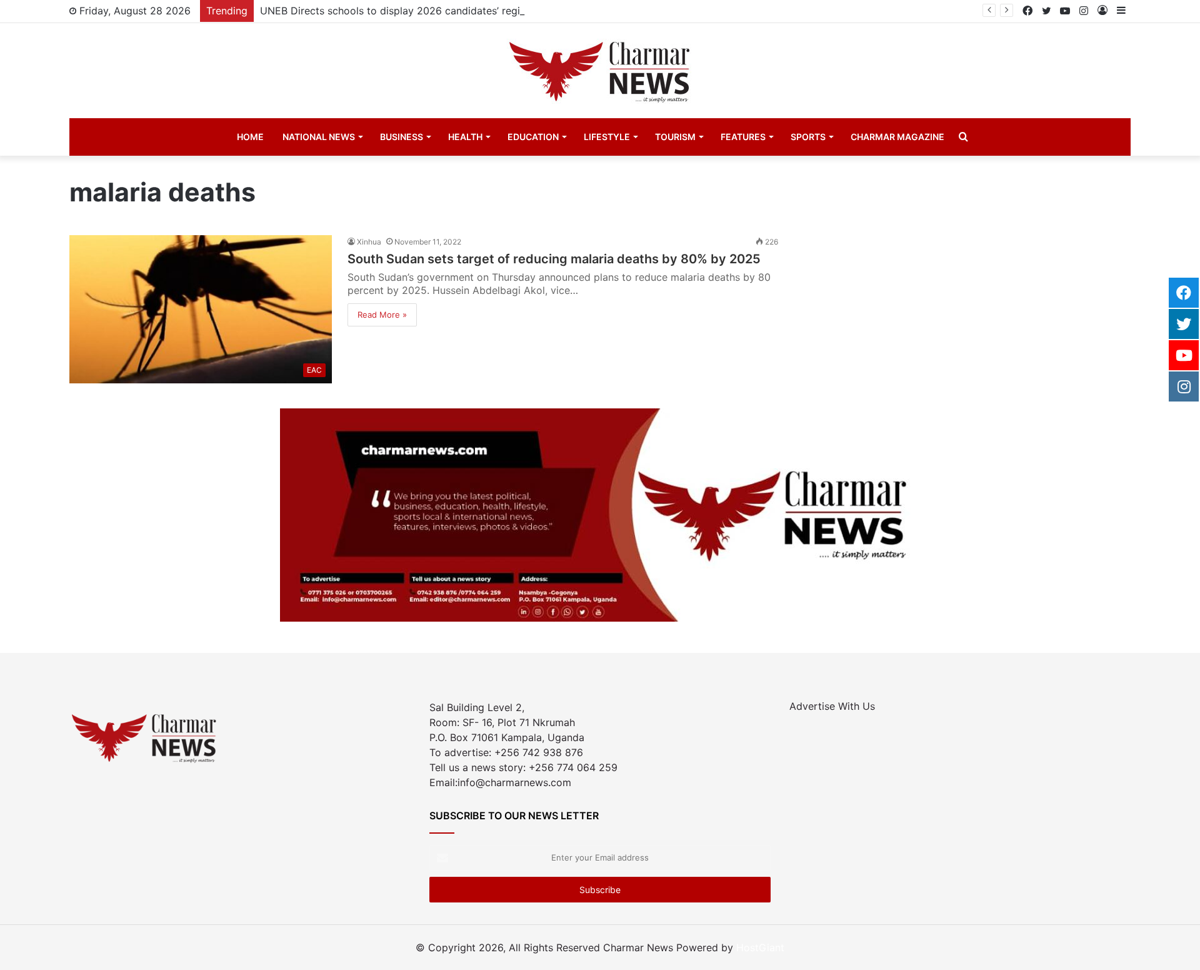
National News (318, 136)
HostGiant (760, 947)
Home (250, 136)
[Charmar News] (600, 71)
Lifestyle (607, 136)
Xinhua (369, 241)
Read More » (382, 315)
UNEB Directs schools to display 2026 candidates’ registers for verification (438, 10)
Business (401, 136)
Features (743, 136)
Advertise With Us (832, 706)
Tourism (675, 136)
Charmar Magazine (897, 136)
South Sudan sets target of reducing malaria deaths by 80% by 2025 (554, 258)
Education (533, 136)
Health (465, 136)
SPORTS (808, 136)
